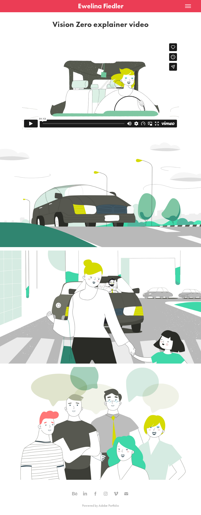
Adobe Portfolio (109, 506)
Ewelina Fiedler (100, 6)
